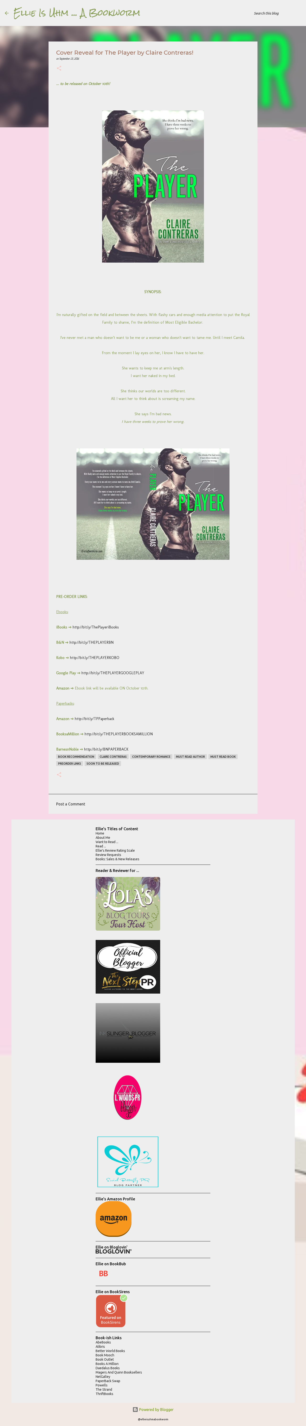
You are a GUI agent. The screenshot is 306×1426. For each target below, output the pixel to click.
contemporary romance (151, 756)
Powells (102, 1385)
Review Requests (108, 855)
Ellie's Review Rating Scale (115, 850)
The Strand (104, 1389)
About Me (103, 838)
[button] (59, 68)
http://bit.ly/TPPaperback (94, 718)
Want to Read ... (107, 842)
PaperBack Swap (108, 1381)
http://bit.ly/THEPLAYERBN (91, 642)
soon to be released (103, 763)
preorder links (69, 763)
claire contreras (113, 756)
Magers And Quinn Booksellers (119, 1372)
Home (100, 833)
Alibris (100, 1346)
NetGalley (103, 1377)
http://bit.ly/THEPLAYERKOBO (94, 657)
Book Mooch (105, 1355)
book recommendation (76, 756)
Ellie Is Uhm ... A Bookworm (76, 13)
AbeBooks (103, 1342)
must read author (190, 756)
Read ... (101, 846)
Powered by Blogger (156, 1409)
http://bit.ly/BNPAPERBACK (106, 749)
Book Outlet (105, 1359)
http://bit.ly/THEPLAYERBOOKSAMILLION (119, 734)
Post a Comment (70, 804)
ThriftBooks (104, 1394)
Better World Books (110, 1351)
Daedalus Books (108, 1368)
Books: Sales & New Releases (117, 859)
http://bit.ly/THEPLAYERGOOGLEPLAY (113, 673)
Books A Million (107, 1364)
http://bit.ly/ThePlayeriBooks (96, 627)
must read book (223, 756)
